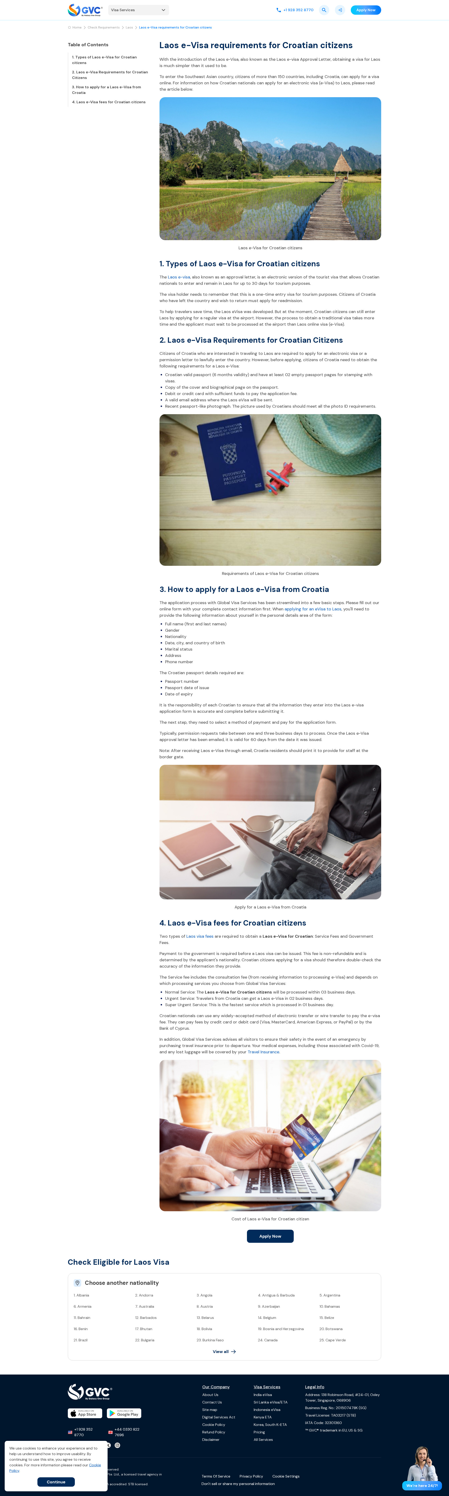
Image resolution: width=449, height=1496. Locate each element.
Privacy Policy (251, 1476)
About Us (210, 1394)
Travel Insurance (263, 1052)
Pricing (259, 1432)
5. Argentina (329, 1295)
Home (77, 27)
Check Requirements (104, 27)
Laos (129, 27)
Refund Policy (213, 1432)
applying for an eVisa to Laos (313, 609)
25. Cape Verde (332, 1340)
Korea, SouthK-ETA (270, 1424)
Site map (209, 1409)
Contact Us (212, 1402)
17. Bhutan (143, 1328)
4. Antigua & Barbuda (276, 1295)
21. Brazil (80, 1340)
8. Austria (205, 1306)
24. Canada (268, 1340)
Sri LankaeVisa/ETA (271, 1402)
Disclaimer (211, 1439)
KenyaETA (263, 1417)
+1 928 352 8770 (83, 1432)
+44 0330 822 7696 (127, 1432)
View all (221, 1351)
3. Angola (204, 1295)
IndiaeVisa (263, 1394)
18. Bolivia (204, 1328)
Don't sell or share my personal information (238, 1483)
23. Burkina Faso (210, 1340)
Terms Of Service (216, 1476)
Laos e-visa (179, 277)
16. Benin (81, 1328)
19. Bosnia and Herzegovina (281, 1328)
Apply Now (270, 1236)
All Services (263, 1439)
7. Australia (144, 1306)
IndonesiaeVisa (267, 1409)
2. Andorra (144, 1295)
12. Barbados (146, 1317)
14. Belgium (267, 1317)
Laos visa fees (200, 936)
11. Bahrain (82, 1317)
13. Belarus (205, 1317)
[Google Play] (124, 1413)
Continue (56, 1482)
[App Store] (85, 1413)
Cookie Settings (286, 1476)
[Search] (324, 10)
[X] (108, 1445)
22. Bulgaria (144, 1340)
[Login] (340, 10)
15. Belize (326, 1317)
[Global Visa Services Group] (85, 10)
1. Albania (81, 1295)
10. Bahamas (329, 1306)
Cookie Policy (213, 1424)
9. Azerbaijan (269, 1306)
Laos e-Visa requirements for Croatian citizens (175, 27)
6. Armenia (82, 1306)
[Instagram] (117, 1445)
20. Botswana (331, 1328)
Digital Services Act (218, 1417)
